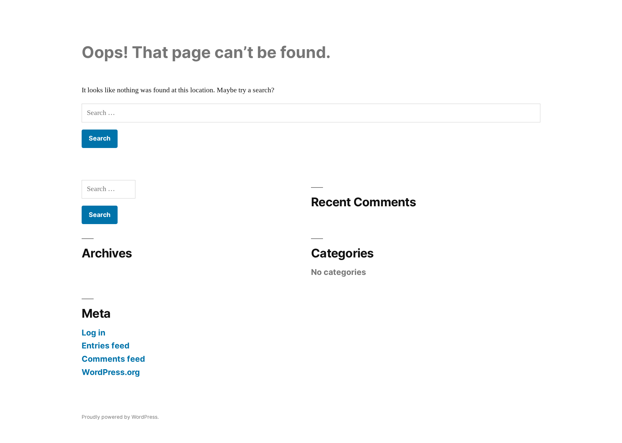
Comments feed (113, 359)
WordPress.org (111, 372)
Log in (93, 332)
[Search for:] (311, 112)
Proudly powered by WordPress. (120, 417)
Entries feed (106, 345)
